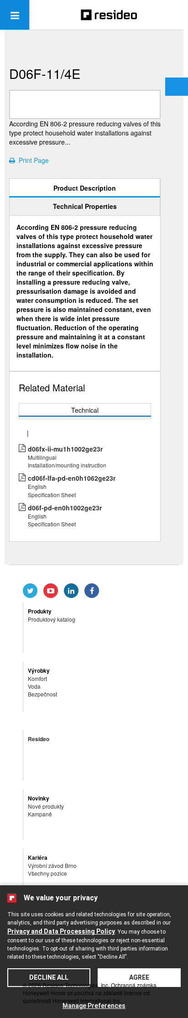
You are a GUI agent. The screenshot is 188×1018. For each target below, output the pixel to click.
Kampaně (40, 814)
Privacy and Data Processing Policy (61, 931)
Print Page (32, 160)
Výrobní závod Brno (52, 865)
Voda (34, 686)
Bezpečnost (42, 694)
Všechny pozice (47, 873)
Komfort (37, 678)
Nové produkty (46, 806)
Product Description (84, 187)
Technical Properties (85, 206)
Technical (85, 410)
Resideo (38, 739)
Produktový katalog (51, 619)
